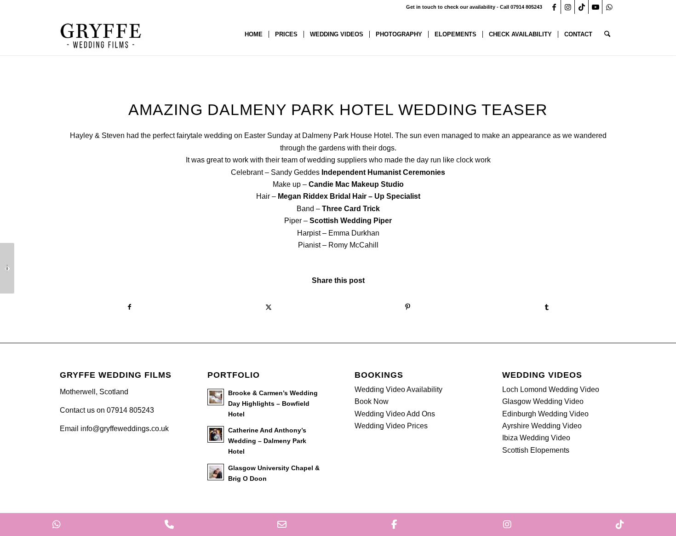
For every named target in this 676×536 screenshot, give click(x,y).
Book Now (372, 401)
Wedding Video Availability (398, 389)
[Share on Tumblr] (547, 307)
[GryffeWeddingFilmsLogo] (101, 34)
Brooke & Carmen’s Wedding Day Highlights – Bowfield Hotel (273, 404)
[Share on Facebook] (129, 307)
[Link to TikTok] (581, 7)
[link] (383, 172)
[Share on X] (268, 307)
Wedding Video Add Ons (395, 414)
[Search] (607, 34)
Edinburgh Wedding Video (545, 414)
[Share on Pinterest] (407, 307)
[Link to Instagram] (567, 7)
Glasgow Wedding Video (543, 401)
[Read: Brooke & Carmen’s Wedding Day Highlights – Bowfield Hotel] (215, 397)
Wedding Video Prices (391, 426)
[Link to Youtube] (595, 7)
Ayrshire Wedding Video (542, 426)
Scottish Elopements (535, 450)
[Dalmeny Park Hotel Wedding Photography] (7, 268)
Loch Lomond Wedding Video (550, 389)
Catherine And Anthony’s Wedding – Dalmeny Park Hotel (267, 441)
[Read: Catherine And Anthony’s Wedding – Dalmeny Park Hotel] (215, 434)
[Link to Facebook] (554, 7)
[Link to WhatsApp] (609, 7)
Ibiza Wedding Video (536, 438)
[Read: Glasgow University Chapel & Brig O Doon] (215, 472)
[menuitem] (254, 34)
